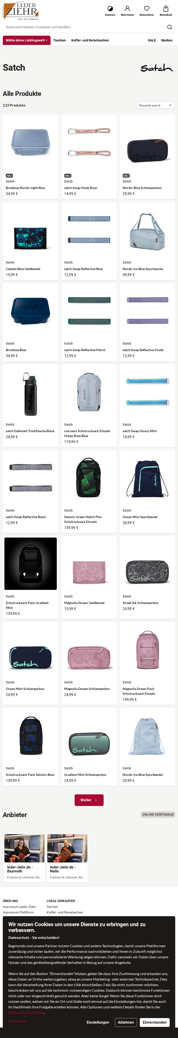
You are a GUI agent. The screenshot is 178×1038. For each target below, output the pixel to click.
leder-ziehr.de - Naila (63, 869)
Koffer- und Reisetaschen (65, 912)
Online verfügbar (158, 814)
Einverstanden (155, 1022)
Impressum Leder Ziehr (19, 907)
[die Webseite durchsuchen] (169, 27)
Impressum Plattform (18, 912)
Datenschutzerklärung (26, 1012)
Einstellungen (98, 1022)
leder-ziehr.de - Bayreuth (20, 869)
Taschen (52, 907)
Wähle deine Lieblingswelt (25, 40)
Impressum (17, 1021)
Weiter (85, 800)
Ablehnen (126, 1022)
